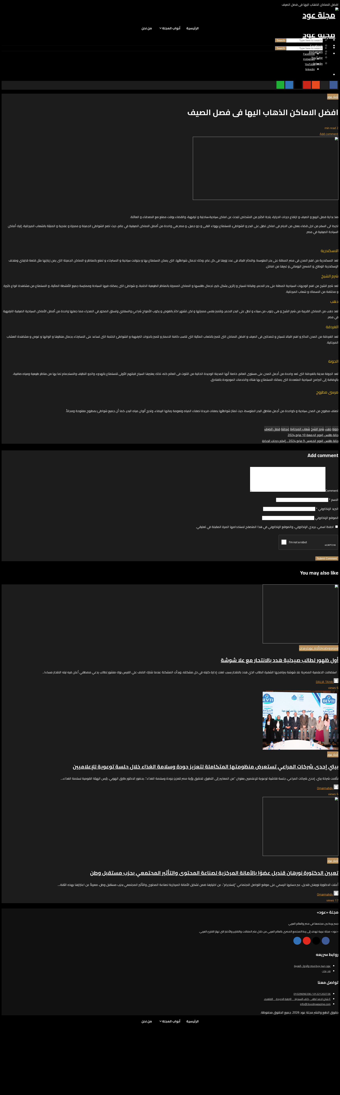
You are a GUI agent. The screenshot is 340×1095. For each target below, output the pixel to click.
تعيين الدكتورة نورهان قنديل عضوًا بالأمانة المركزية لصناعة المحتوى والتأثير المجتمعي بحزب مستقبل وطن (214, 873)
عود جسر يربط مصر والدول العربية (312, 965)
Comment (331, 490)
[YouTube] (307, 941)
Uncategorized (328, 648)
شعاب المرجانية (300, 429)
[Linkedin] (297, 941)
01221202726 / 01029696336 (312, 993)
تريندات (303, 648)
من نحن (146, 28)
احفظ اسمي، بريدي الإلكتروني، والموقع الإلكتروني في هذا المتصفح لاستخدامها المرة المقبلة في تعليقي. (265, 527)
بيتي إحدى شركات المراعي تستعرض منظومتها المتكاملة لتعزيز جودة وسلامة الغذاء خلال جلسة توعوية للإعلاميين (205, 766)
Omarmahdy (325, 788)
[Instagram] (316, 941)
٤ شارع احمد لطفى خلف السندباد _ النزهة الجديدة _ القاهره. (297, 999)
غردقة (285, 429)
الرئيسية (192, 28)
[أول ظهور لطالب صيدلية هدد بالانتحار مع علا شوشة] (300, 642)
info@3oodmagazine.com (315, 1004)
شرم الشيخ (317, 429)
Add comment (329, 134)
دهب (328, 429)
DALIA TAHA (325, 682)
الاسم (333, 500)
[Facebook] (326, 941)
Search (281, 40)
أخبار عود (332, 97)
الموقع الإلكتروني (326, 518)
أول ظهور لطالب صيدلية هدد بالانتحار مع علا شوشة (279, 660)
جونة (335, 429)
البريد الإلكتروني (327, 509)
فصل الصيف (272, 429)
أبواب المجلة (171, 28)
